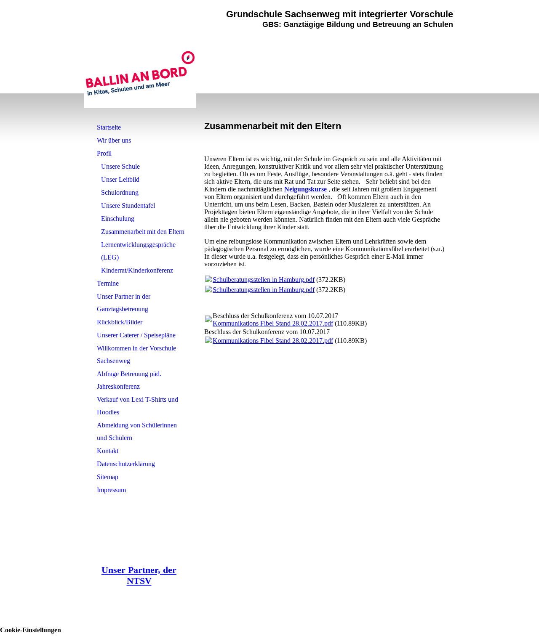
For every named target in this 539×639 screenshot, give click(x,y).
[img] (140, 73)
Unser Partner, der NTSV (138, 575)
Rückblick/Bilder (119, 322)
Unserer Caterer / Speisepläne (136, 335)
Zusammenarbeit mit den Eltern (142, 231)
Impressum (111, 489)
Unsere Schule (120, 166)
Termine (108, 283)
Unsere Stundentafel (128, 205)
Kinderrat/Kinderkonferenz (137, 270)
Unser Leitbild (120, 179)
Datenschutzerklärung (126, 463)
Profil (104, 153)
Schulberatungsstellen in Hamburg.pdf (264, 279)
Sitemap (107, 476)
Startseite (109, 127)
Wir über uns (114, 140)
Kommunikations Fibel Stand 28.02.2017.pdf (273, 323)
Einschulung (117, 218)
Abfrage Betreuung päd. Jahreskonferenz (129, 380)
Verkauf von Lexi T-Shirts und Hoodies (137, 406)
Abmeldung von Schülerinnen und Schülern (137, 431)
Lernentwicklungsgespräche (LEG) (138, 251)
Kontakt (107, 450)
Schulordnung (120, 192)
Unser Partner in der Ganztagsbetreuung (123, 303)
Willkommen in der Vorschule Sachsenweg (136, 354)
